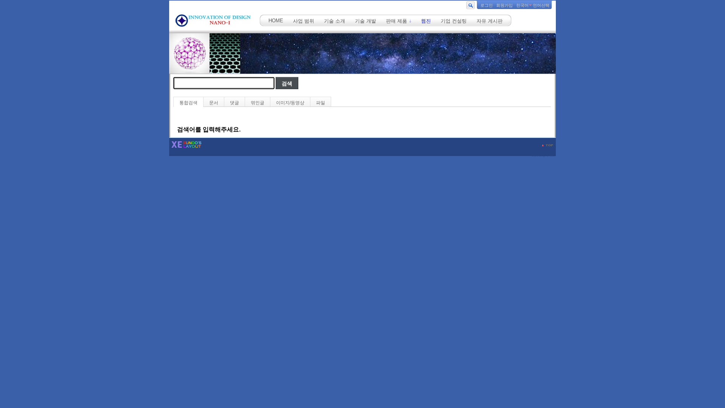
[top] (547, 145)
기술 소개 (334, 21)
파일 (320, 102)
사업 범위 (303, 21)
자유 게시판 (490, 21)
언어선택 (541, 5)
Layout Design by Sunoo (543, 156)
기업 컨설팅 (454, 21)
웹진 (426, 21)
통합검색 (188, 102)
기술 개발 (365, 21)
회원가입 (504, 5)
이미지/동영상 (290, 102)
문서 (213, 102)
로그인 (486, 5)
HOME (275, 20)
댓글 (234, 102)
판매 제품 (397, 21)
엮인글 (257, 102)
